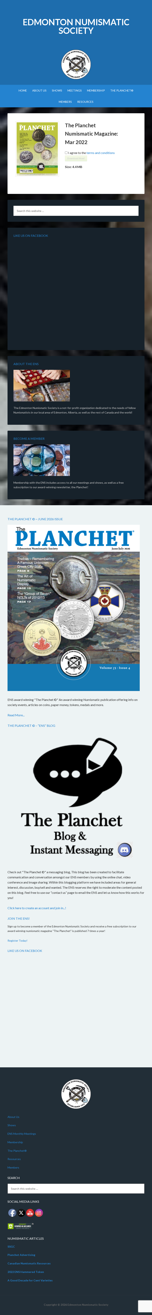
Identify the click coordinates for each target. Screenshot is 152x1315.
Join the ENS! (19, 918)
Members (13, 1167)
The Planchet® (17, 1150)
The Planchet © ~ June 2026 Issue (35, 519)
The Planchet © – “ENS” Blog (31, 725)
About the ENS (26, 364)
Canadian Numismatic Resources (29, 1263)
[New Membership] (41, 460)
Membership (15, 1142)
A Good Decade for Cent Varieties (30, 1280)
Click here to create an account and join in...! (37, 908)
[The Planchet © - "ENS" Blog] (74, 798)
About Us (13, 1117)
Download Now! (76, 158)
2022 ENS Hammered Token (26, 1271)
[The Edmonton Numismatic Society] (41, 386)
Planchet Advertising (21, 1254)
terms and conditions (100, 153)
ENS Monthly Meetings (22, 1133)
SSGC (11, 1246)
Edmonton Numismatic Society (76, 26)
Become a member (29, 438)
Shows (12, 1125)
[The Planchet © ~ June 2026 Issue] (74, 608)
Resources (14, 1159)
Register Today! (18, 940)
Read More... (16, 715)
